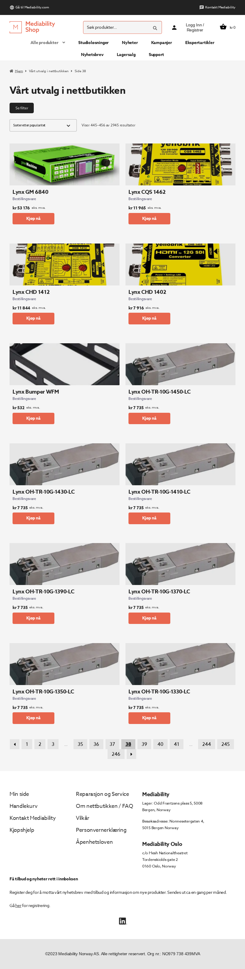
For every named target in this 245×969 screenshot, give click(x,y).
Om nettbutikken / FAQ (104, 806)
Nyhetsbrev (92, 55)
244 (206, 744)
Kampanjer (161, 43)
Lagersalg (126, 55)
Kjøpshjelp (22, 830)
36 (96, 744)
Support (156, 55)
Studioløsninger (93, 43)
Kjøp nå (33, 218)
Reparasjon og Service (102, 794)
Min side (19, 794)
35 (80, 744)
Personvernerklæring (101, 830)
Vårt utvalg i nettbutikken (49, 71)
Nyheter (130, 43)
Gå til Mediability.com (32, 7)
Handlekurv (23, 806)
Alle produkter (44, 43)
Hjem (19, 71)
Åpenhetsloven (94, 842)
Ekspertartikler (200, 43)
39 (144, 744)
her (18, 905)
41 (176, 744)
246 (116, 754)
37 (112, 744)
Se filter (22, 108)
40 (160, 744)
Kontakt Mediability (220, 7)
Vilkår (82, 818)
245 (225, 744)
